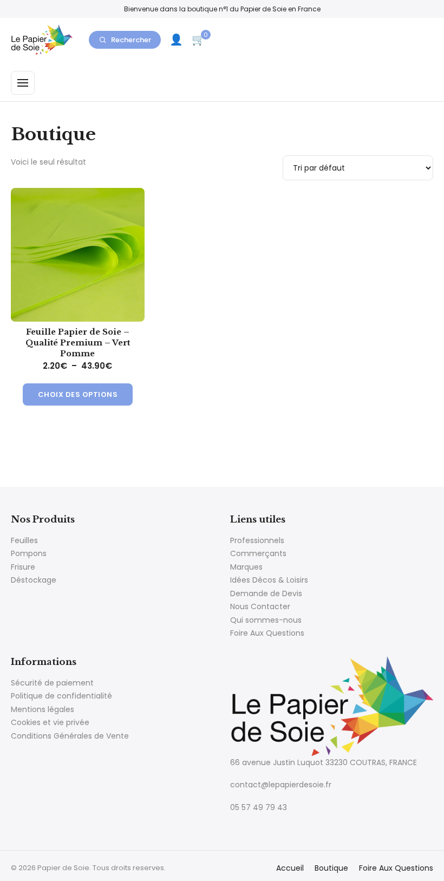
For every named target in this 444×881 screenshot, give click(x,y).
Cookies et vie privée (50, 722)
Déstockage (33, 580)
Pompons (29, 553)
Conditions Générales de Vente (70, 735)
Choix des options (78, 394)
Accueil (290, 868)
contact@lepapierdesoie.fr (280, 784)
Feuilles (24, 540)
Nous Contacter (260, 606)
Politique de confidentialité (61, 695)
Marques (246, 567)
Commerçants (258, 553)
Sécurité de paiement (52, 682)
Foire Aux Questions (267, 633)
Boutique (331, 868)
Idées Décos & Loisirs (269, 580)
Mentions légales (42, 709)
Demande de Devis (266, 593)
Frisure (23, 567)
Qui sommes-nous (266, 620)
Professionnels (257, 540)
